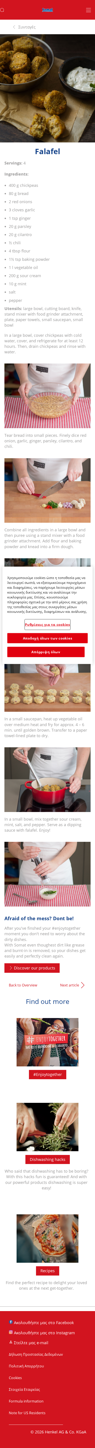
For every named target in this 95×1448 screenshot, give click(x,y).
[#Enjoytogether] (47, 1050)
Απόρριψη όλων (45, 652)
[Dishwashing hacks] (47, 1148)
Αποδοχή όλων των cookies (47, 638)
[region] (47, 615)
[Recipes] (47, 1254)
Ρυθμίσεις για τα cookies (47, 624)
